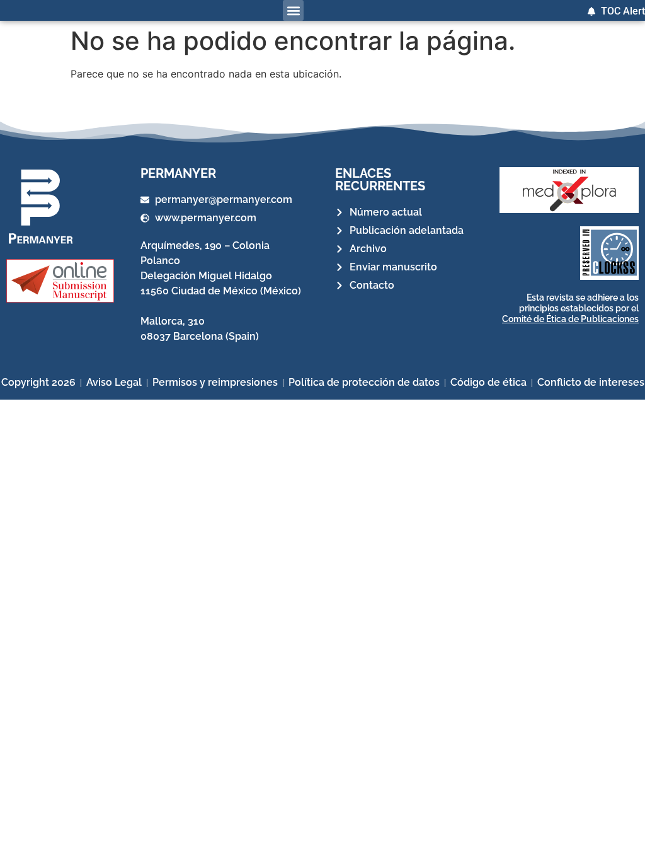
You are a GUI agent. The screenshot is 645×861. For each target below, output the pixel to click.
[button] (293, 10)
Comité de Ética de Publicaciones (570, 319)
